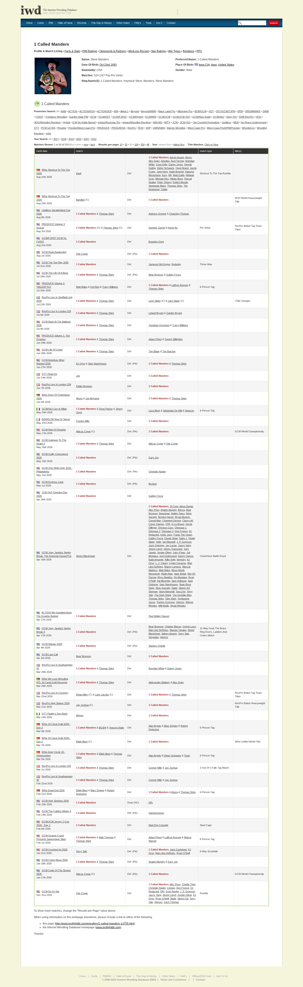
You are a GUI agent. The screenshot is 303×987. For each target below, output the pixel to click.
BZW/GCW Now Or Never (56, 419)
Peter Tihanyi (164, 182)
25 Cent (174, 506)
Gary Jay (154, 457)
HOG (259, 117)
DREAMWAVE (252, 111)
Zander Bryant (174, 313)
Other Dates (123, 23)
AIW (116, 111)
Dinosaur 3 (167, 531)
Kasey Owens (185, 556)
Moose (79, 715)
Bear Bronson (156, 274)
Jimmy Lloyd (155, 549)
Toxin (187, 755)
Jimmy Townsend (172, 549)
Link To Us (222, 976)
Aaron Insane (177, 157)
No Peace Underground (253, 122)
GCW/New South (201, 117)
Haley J (183, 538)
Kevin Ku (173, 227)
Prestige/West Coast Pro (81, 128)
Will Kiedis (163, 605)
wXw (48, 133)
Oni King (94, 287)
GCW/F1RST (119, 117)
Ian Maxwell (169, 541)
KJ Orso (80, 363)
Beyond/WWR (148, 111)
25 (126, 144)
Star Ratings (158, 51)
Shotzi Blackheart (85, 556)
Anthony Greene (157, 213)
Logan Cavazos (177, 563)
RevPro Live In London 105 (56, 766)
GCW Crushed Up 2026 (54, 849)
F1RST (39, 117)
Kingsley (181, 559)
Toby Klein (170, 598)
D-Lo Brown (177, 524)
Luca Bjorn (154, 410)
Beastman (164, 513)
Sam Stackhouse (97, 363)
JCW (175, 122)
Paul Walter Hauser (159, 616)
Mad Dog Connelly (158, 825)
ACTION (72, 111)
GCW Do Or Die (50, 891)
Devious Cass (165, 527)
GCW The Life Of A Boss (55, 273)
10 (121, 144)
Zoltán (164, 189)
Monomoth (154, 573)
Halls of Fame (65, 23)
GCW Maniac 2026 (52, 644)
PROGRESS (118, 128)
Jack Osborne (156, 545)
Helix (158, 541)
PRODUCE (103, 128)
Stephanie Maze (157, 185)
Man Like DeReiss (158, 630)
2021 (86, 139)
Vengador (154, 637)
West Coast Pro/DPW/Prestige (223, 128)
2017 (56, 139)
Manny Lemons (172, 566)
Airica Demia (186, 506)
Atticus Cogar (83, 431)
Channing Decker (171, 520)
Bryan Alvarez (182, 517)
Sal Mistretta (163, 581)
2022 (93, 139)
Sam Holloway (179, 581)
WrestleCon (248, 128)
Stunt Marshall (166, 591)
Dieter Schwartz (165, 168)
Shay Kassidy (162, 588)
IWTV (167, 122)
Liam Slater (174, 301)
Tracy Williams (110, 287)
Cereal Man (155, 520)
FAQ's (137, 23)
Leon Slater (155, 301)
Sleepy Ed (184, 588)
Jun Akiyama (92, 398)
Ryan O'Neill (183, 853)
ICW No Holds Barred (84, 122)
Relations (188, 51)
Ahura (79, 398)
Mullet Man (167, 573)
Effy (151, 802)
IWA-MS (157, 122)
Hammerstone (156, 813)
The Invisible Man (182, 595)
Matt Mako (81, 287)
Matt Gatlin (179, 175)
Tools (149, 23)
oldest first (178, 144)
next (86, 144)
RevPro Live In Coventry (55, 692)
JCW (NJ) (185, 122)
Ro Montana (180, 577)
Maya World (177, 570)
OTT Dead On (49, 374)
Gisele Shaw (171, 538)
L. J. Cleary (161, 563)
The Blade (154, 351)
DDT (211, 111)
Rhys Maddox (165, 577)
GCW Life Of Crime (52, 349)
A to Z (159, 23)
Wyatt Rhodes (178, 605)
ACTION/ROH (87, 111)
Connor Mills (82, 421)
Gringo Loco (189, 626)
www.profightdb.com (108, 927)
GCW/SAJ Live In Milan (54, 408)
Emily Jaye (166, 534)
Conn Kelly (161, 164)
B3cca (181, 510)
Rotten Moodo (180, 182)
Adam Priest (155, 339)
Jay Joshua (82, 705)
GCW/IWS (150, 117)
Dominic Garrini (157, 227)
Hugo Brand (182, 168)
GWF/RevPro (246, 117)
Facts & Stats (72, 51)
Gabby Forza (173, 274)
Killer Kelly (170, 559)
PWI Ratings (89, 51)
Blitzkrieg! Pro (184, 111)
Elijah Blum (82, 741)
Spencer (189, 410)
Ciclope (171, 888)
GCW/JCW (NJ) (181, 117)
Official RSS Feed (201, 976)
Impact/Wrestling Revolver (136, 122)
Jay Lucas (171, 545)
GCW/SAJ (218, 117)
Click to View (211, 144)
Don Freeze (181, 531)
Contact (171, 23)
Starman (153, 591)
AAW (63, 111)
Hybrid (66, 122)
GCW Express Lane (52, 482)
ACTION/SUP (104, 111)
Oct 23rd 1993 (108, 64)
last (92, 144)
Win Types (174, 51)
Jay (78, 375)
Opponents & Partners (112, 51)
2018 (63, 139)
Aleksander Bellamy (159, 682)
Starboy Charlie (157, 645)
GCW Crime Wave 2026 (55, 860)
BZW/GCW (201, 111)
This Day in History (101, 23)
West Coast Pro (196, 128)
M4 (170, 175)
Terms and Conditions (173, 979)
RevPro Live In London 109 (56, 311)
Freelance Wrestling (56, 117)
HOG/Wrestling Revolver (47, 122)
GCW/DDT (104, 117)
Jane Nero (162, 171)
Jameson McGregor (159, 264)
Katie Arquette (156, 559)
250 (143, 144)
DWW (266, 111)
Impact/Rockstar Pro (109, 122)
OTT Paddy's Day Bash (54, 713)
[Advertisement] (230, 9)
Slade (174, 588)
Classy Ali (187, 520)
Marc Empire (171, 726)
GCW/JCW (164, 117)
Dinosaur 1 (181, 527)
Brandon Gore (156, 241)
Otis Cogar (82, 254)
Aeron (188, 157)
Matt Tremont (106, 837)
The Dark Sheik (162, 595)
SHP (148, 128)
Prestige (61, 128)
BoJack (153, 483)
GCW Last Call (50, 654)
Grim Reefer (172, 891)
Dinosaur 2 (154, 531)
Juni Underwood (168, 556)
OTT (36, 128)
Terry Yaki (183, 633)
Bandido (80, 199)
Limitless (226, 122)
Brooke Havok (166, 517)
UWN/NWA (159, 128)
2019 (71, 139)
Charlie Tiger (188, 884)
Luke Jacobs (102, 694)
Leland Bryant (156, 313)
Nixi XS (191, 573)
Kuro (164, 175)
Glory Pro (231, 117)
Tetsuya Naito (116, 727)
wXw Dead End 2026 (53, 790)
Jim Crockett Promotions (206, 122)
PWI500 (107, 976)
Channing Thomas (179, 213)
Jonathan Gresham (159, 325)
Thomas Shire (174, 185)
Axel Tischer (177, 161)
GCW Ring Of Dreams (54, 429)
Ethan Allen (82, 694)
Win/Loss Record (138, 51)
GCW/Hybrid (136, 117)
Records (82, 23)
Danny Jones (176, 164)
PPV (199, 51)
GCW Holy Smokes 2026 (55, 800)
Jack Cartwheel (178, 849)
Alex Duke (154, 161)
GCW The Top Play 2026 (55, 262)
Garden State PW (78, 117)
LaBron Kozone (179, 285)
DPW (240, 111)
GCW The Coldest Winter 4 (56, 811)
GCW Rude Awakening (54, 252)
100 (136, 144)
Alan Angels (155, 726)
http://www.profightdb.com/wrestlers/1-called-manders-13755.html (94, 923)
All (148, 144)
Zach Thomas (171, 902)
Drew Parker (106, 408)
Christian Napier (157, 471)
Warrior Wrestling (176, 128)
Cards (40, 23)
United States (226, 64)
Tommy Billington (174, 339)
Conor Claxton (156, 524)
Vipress (180, 602)
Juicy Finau (179, 552)
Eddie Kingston (84, 386)
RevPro (132, 128)
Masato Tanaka (178, 630)
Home (29, 23)
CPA (167, 524)
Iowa (214, 64)
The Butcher (169, 351)
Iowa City (204, 64)
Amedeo (165, 161)
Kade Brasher (176, 171)
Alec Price (154, 510)
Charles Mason (173, 626)
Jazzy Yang (184, 545)
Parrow (152, 577)
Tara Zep (180, 591)
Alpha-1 (124, 111)
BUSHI (102, 727)
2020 (78, 139)
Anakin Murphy (169, 510)
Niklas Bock (176, 178)
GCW (93, 117)
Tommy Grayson (166, 602)
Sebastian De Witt (172, 410)
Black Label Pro (166, 111)
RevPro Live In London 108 (56, 384)
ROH (141, 128)
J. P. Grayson (184, 541)
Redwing (176, 264)
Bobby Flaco (178, 513)
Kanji (78, 173)
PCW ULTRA (48, 128)
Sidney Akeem (169, 633)
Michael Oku (162, 178)
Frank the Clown (182, 534)
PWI (51, 23)
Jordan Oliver (164, 552)
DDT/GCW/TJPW (225, 111)
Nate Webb (180, 573)
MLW (236, 122)
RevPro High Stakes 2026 (56, 703)
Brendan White (156, 668)
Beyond (135, 111)
